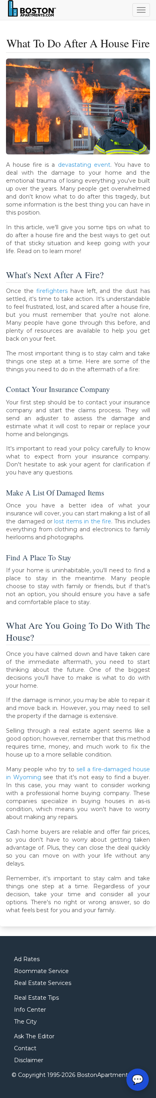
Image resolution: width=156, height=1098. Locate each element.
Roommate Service (41, 971)
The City (25, 1021)
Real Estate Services (42, 983)
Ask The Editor (34, 1036)
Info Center (30, 1009)
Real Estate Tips (36, 997)
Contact (25, 1048)
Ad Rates (27, 959)
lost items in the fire (82, 521)
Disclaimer (28, 1060)
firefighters (52, 290)
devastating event (84, 164)
